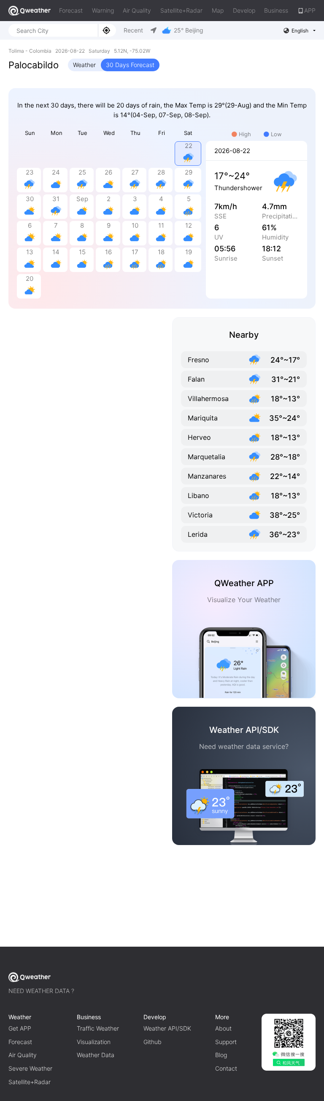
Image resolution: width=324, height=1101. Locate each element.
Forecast (71, 10)
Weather (84, 64)
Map (218, 10)
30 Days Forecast (130, 64)
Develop (244, 10)
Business (276, 10)
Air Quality (137, 10)
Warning (103, 10)
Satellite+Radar (181, 10)
